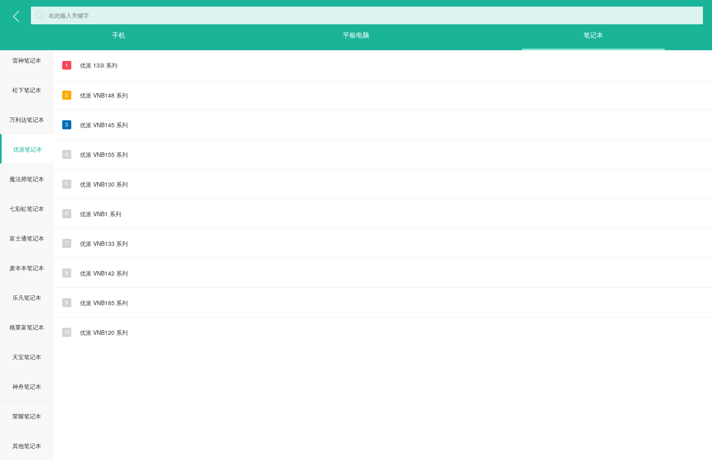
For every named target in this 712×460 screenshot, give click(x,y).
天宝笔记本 (26, 357)
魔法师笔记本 (26, 179)
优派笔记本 (27, 149)
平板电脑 (356, 35)
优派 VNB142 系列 (96, 273)
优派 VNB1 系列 (93, 214)
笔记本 (593, 35)
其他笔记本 (26, 445)
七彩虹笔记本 (26, 208)
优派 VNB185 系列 (96, 303)
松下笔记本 (26, 90)
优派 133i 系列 (91, 65)
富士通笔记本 (26, 238)
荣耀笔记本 (26, 416)
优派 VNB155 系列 (96, 154)
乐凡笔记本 (26, 297)
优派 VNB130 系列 (96, 184)
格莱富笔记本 (26, 327)
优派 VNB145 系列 (96, 125)
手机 (118, 35)
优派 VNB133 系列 (96, 243)
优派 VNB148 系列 (96, 95)
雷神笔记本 (26, 60)
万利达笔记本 (26, 119)
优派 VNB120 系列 (96, 332)
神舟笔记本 (26, 386)
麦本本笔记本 (26, 268)
